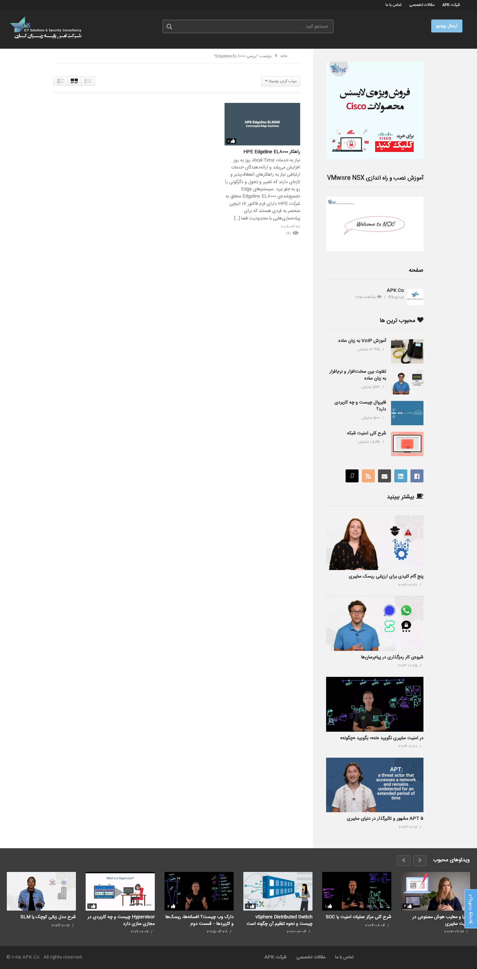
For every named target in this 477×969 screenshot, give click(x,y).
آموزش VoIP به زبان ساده (362, 341)
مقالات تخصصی (421, 5)
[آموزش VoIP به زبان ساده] (407, 351)
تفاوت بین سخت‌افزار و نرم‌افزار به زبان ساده (357, 375)
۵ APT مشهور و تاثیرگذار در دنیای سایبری (385, 819)
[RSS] (368, 475)
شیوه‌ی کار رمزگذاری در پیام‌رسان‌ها (392, 657)
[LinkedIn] (400, 475)
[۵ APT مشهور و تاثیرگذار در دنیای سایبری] (374, 785)
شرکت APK (451, 5)
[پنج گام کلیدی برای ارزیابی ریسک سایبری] (374, 543)
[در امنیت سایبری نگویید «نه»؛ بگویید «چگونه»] (374, 704)
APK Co (395, 290)
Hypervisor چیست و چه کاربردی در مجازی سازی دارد (121, 920)
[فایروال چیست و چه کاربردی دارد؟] (407, 413)
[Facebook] (416, 475)
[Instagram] (352, 475)
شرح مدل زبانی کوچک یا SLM (48, 917)
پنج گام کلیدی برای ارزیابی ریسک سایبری (386, 576)
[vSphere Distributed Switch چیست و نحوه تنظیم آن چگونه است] (277, 891)
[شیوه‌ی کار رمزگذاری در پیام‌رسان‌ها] (374, 623)
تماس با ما (393, 5)
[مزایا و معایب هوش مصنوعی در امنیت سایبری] (435, 891)
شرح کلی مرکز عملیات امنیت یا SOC (358, 917)
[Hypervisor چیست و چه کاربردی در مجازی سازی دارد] (120, 891)
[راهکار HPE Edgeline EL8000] (262, 124)
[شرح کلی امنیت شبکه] (407, 444)
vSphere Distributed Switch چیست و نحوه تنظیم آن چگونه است (279, 920)
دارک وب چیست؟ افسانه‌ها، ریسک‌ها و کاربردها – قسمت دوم (199, 920)
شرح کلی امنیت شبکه (366, 433)
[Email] (384, 475)
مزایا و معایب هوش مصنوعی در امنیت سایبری (441, 920)
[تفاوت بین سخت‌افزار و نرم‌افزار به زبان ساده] (407, 382)
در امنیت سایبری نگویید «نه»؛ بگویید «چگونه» (381, 738)
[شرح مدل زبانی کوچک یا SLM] (41, 891)
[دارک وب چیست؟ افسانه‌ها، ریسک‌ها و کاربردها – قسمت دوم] (199, 891)
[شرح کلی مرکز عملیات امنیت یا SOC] (356, 891)
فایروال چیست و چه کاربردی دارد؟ (360, 406)
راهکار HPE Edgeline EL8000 (271, 152)
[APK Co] (415, 297)
